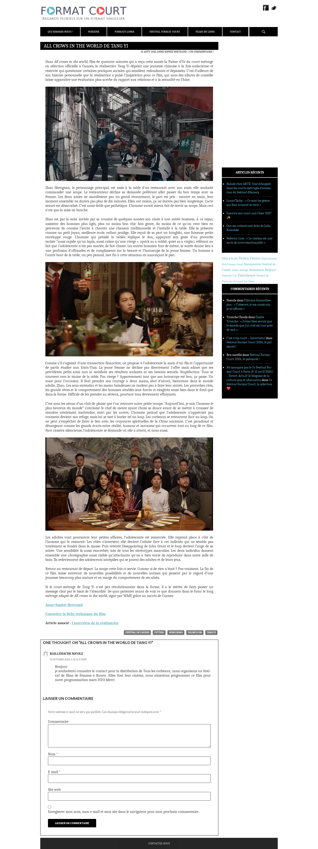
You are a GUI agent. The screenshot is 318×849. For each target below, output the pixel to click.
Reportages (235, 113)
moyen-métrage (240, 270)
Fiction (159, 632)
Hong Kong (176, 632)
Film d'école (230, 258)
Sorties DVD (236, 119)
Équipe (232, 62)
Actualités (235, 89)
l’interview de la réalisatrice (95, 623)
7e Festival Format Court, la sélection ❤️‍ (249, 384)
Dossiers (233, 101)
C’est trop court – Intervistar (246, 338)
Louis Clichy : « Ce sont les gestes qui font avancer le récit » (248, 203)
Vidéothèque (246, 275)
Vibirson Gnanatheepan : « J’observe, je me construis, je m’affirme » (249, 304)
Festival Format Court (164, 31)
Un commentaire (200, 51)
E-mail (54, 772)
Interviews (236, 107)
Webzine (93, 31)
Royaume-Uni (229, 275)
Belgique (270, 270)
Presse (232, 68)
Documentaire (252, 264)
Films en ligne (205, 31)
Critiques (234, 95)
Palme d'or (195, 632)
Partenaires (236, 74)
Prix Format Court (232, 264)
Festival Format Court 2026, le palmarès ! (248, 357)
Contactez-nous (159, 843)
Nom (53, 754)
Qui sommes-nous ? (60, 31)
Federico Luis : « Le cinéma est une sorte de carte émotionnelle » (249, 240)
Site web (54, 790)
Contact (235, 31)
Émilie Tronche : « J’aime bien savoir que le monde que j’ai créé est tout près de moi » (250, 323)
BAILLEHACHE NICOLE (66, 654)
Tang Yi (211, 632)
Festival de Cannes (137, 632)
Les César (249, 281)
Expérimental (269, 258)
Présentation (237, 56)
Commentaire (58, 721)
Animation (256, 270)
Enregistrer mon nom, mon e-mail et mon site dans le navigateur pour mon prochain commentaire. (123, 812)
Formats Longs (124, 31)
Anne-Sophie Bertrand (172, 51)
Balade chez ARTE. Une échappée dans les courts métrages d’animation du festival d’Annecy (249, 188)
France (255, 258)
